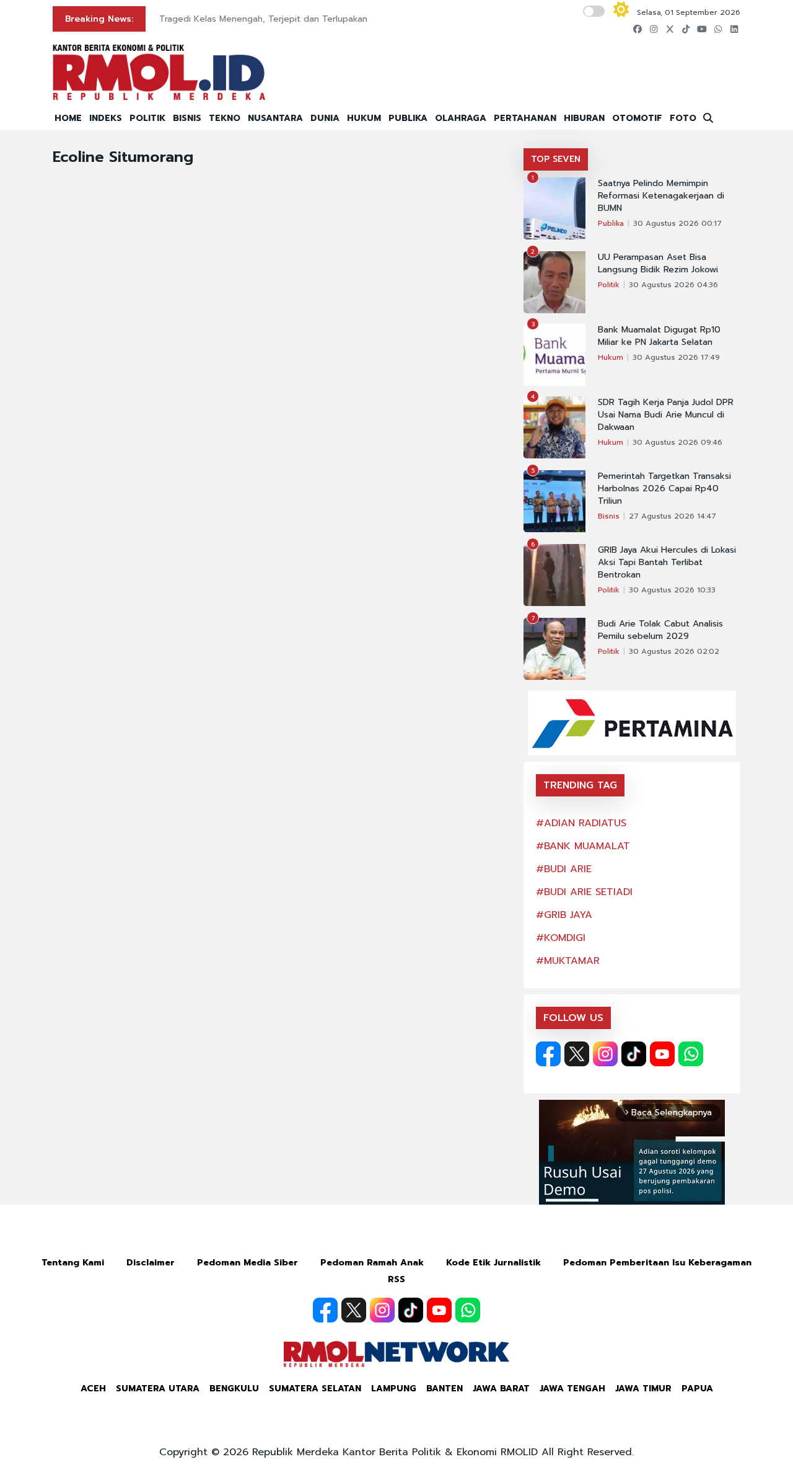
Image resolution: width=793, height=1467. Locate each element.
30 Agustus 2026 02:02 (674, 651)
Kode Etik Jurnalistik (493, 1262)
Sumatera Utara (157, 1388)
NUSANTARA (275, 118)
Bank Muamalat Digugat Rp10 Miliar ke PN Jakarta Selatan (659, 336)
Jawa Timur (643, 1388)
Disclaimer (150, 1262)
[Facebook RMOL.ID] (548, 1053)
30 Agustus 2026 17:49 (676, 357)
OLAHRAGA (460, 118)
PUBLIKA (407, 118)
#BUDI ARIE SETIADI (584, 892)
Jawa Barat (501, 1388)
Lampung (393, 1388)
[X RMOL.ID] (576, 1053)
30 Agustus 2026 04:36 (673, 284)
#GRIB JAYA (564, 914)
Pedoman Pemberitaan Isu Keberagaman (657, 1262)
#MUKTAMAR (568, 960)
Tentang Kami (73, 1262)
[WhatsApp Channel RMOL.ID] (690, 1053)
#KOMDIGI (560, 937)
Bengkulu (234, 1388)
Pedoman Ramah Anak (372, 1262)
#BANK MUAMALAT (583, 846)
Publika (611, 223)
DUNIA (325, 118)
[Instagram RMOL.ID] (605, 1053)
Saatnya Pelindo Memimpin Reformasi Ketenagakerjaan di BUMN (661, 196)
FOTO (683, 118)
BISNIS (187, 118)
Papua (697, 1388)
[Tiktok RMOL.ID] (633, 1053)
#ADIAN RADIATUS (581, 823)
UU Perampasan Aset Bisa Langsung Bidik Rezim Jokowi (658, 263)
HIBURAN (584, 118)
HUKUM (364, 118)
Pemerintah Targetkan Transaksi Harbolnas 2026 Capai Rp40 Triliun (664, 488)
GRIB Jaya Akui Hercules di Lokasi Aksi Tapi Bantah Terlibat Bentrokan (667, 562)
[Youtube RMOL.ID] (662, 1053)
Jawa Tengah (572, 1388)
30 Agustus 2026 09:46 (677, 442)
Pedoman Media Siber (247, 1262)
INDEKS (105, 118)
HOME (68, 118)
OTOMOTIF (637, 118)
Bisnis (609, 516)
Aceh (93, 1388)
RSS (396, 1279)
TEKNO (224, 118)
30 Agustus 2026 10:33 (672, 589)
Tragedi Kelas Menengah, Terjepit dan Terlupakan (263, 19)
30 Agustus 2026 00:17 (677, 223)
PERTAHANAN (525, 118)
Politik (609, 284)
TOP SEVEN (556, 159)
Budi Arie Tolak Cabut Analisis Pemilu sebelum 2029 (660, 630)
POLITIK (147, 118)
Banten (444, 1388)
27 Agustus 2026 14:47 (672, 516)
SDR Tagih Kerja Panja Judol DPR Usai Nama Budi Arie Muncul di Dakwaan (666, 415)
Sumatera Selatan (315, 1388)
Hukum (610, 357)
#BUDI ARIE (564, 869)
